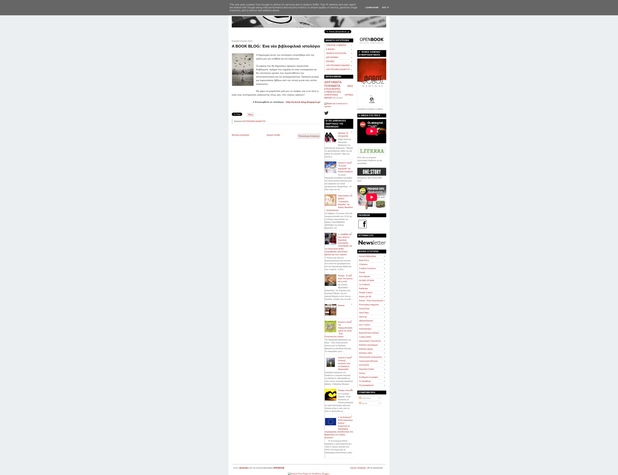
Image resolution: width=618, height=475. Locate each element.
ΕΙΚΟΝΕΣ (330, 61)
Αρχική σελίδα (273, 135)
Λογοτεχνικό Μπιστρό (368, 361)
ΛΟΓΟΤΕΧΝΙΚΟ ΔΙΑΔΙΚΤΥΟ (254, 121)
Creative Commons (367, 268)
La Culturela (364, 284)
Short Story (364, 313)
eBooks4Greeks (366, 321)
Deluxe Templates (358, 468)
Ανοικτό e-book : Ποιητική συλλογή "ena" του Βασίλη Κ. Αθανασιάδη (345, 363)
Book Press (364, 260)
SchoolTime (364, 309)
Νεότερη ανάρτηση (240, 135)
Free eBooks (364, 276)
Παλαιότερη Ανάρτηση (309, 136)
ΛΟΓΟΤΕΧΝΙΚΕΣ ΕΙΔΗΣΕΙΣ (338, 65)
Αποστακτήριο (365, 329)
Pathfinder (363, 288)
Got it (385, 7)
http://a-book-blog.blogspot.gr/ (303, 102)
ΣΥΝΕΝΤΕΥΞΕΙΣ (332, 92)
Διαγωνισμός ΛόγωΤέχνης (370, 341)
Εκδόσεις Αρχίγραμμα (368, 345)
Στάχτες (362, 373)
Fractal (362, 272)
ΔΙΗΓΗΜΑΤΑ (333, 82)
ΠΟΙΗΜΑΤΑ (332, 85)
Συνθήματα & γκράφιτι (368, 377)
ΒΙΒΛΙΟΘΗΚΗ (337, 98)
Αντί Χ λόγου (364, 325)
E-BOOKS (330, 49)
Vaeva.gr (363, 317)
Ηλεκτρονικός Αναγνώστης (370, 357)
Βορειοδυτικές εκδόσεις (369, 333)
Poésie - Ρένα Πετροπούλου (371, 301)
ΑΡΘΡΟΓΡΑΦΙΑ (331, 95)
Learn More (372, 7)
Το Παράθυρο (365, 381)
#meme (341, 305)
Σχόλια (364, 403)
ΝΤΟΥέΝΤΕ (364, 365)
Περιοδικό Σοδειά (366, 369)
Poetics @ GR (365, 297)
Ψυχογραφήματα (366, 385)
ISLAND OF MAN (366, 280)
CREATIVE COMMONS (336, 45)
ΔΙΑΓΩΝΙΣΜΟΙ (332, 57)
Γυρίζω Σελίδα (365, 337)
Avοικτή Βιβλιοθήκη (367, 256)
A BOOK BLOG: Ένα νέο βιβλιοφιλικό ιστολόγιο (276, 46)
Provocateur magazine (369, 305)
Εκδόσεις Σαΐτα (365, 353)
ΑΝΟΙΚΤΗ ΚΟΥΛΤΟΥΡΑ (336, 53)
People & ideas (365, 292)
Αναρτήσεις (366, 398)
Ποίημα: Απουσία (345, 390)
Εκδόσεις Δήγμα (366, 349)
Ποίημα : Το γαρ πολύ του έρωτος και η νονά (345, 279)
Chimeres (363, 264)
